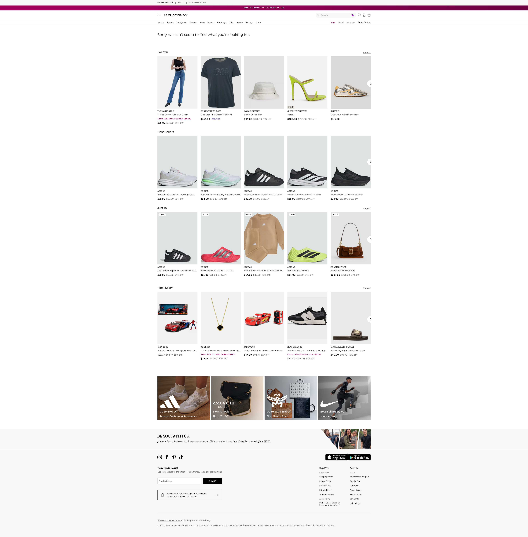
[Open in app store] (336, 459)
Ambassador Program (359, 476)
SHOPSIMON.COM (165, 2)
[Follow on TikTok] (181, 458)
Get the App (355, 481)
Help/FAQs (324, 468)
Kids (231, 22)
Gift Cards (354, 499)
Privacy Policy (325, 490)
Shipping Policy (326, 476)
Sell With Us (355, 503)
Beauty (249, 22)
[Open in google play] (359, 459)
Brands (170, 22)
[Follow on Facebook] (167, 458)
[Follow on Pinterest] (174, 458)
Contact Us (324, 472)
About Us (354, 468)
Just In (160, 22)
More (258, 22)
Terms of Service (326, 494)
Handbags (221, 22)
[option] (177, 90)
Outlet (341, 22)
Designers (181, 22)
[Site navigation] (158, 15)
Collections (355, 485)
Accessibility (324, 499)
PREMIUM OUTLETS (197, 2)
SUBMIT (213, 481)
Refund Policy (325, 485)
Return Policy (325, 481)
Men (202, 22)
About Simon (355, 490)
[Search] (336, 15)
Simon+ (351, 22)
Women (193, 22)
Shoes (211, 22)
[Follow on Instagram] (159, 458)
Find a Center (364, 22)
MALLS (181, 2)
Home (240, 22)
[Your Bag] (369, 15)
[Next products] (370, 83)
